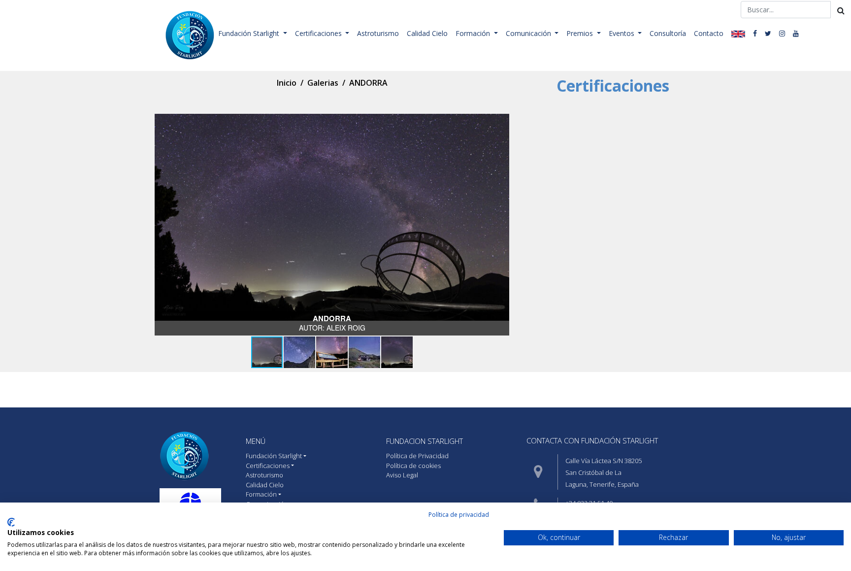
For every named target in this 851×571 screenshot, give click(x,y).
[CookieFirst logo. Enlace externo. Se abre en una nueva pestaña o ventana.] (11, 522)
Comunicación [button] (529, 33)
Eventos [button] (622, 33)
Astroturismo (378, 33)
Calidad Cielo (427, 33)
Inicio (286, 82)
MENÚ (255, 441)
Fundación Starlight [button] (249, 33)
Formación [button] (474, 33)
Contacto (708, 33)
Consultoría (668, 33)
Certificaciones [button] (319, 33)
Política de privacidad (458, 514)
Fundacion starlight (424, 441)
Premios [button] (580, 33)
